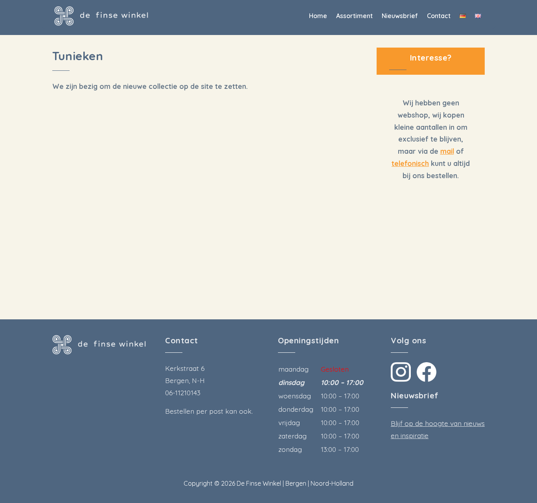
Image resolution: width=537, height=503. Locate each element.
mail (447, 151)
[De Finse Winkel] (101, 16)
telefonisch (410, 163)
